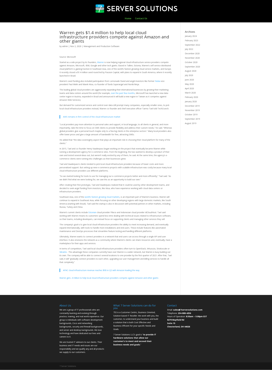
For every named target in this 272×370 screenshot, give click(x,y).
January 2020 (191, 101)
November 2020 (192, 57)
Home (128, 18)
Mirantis (63, 252)
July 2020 (189, 75)
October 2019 (191, 114)
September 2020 (192, 66)
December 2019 (192, 106)
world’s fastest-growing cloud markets (102, 197)
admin (65, 46)
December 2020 (192, 53)
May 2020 (189, 84)
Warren (100, 62)
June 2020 (189, 79)
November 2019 (192, 110)
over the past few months (123, 93)
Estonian (92, 212)
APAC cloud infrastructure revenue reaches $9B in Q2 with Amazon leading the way (101, 270)
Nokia (158, 81)
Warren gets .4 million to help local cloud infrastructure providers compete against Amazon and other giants (109, 278)
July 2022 (189, 49)
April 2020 (189, 88)
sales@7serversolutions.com (187, 309)
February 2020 (191, 97)
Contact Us (141, 18)
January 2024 (191, 36)
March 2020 (190, 92)
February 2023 (191, 40)
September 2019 (192, 119)
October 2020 (191, 62)
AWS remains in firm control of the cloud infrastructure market (91, 116)
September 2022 (192, 44)
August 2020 (190, 71)
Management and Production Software (101, 46)
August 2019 (190, 123)
